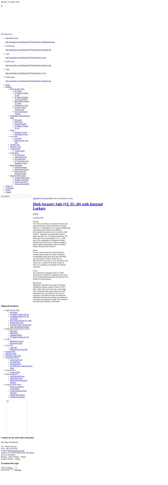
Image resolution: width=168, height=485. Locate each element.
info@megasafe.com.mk (15, 451)
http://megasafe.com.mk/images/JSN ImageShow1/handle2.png (28, 81)
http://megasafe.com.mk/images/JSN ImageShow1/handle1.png (28, 65)
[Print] (35, 214)
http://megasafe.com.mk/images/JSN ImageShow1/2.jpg (25, 58)
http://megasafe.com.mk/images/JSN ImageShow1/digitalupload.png (30, 42)
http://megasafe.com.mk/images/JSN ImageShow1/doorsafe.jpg (28, 50)
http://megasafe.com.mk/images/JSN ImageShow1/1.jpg (25, 73)
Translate (18, 470)
